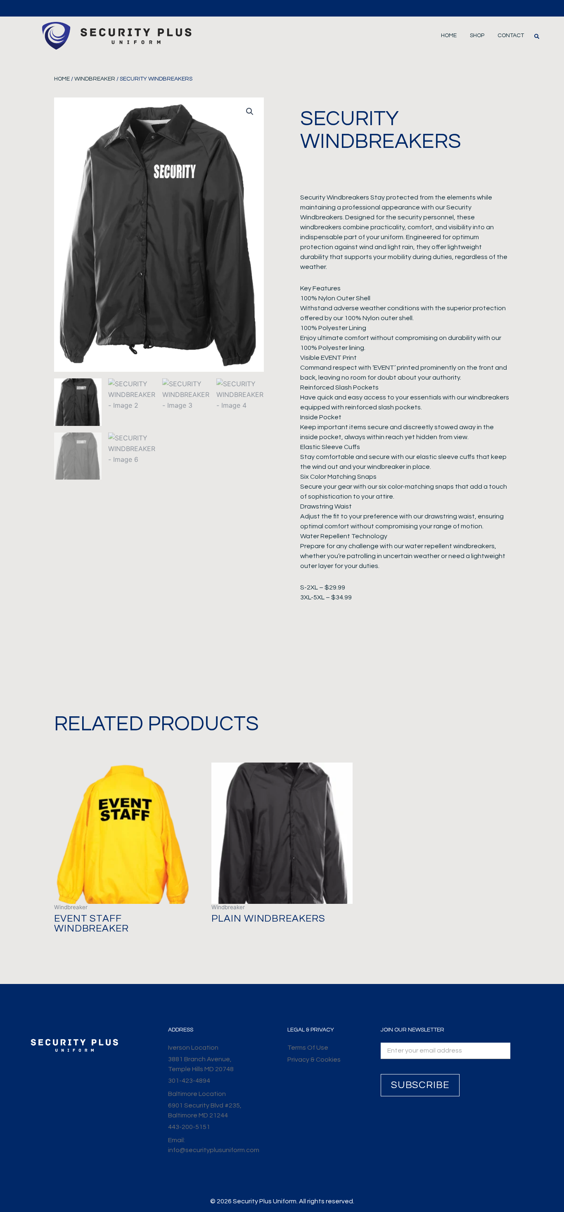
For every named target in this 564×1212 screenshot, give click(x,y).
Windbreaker (94, 79)
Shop (477, 35)
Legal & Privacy (310, 1030)
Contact (511, 35)
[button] (536, 36)
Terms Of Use (307, 1047)
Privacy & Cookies (314, 1059)
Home (449, 35)
